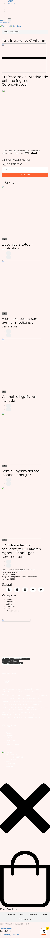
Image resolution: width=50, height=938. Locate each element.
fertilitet (13, 704)
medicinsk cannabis (12, 715)
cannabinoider (29, 692)
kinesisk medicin (18, 710)
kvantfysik (6, 712)
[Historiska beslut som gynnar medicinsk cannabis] (21, 286)
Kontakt (10, 766)
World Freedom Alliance (32, 717)
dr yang (21, 702)
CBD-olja (6, 695)
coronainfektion (27, 695)
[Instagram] (7, 16)
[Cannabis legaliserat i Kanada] (21, 364)
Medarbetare (17, 757)
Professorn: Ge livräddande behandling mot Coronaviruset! (25, 81)
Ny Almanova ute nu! (10, 572)
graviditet (25, 704)
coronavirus (21, 698)
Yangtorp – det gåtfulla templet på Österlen (19, 577)
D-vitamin (15, 702)
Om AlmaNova (12, 755)
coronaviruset (35, 699)
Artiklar (9, 604)
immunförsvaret (42, 707)
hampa (5, 707)
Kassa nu (15, 935)
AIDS (3, 689)
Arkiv (8, 609)
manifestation (28, 712)
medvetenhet (28, 715)
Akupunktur (10, 689)
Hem (5, 32)
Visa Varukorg (5, 935)
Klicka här (35, 153)
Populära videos (12, 611)
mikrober (38, 715)
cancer (5, 691)
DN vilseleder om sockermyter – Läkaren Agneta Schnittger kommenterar (21, 551)
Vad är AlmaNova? (9, 673)
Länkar (9, 762)
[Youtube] (7, 14)
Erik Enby (6, 704)
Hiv (11, 707)
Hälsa (4, 239)
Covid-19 (6, 701)
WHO (22, 717)
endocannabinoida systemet (33, 702)
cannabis (38, 692)
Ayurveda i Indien (9, 574)
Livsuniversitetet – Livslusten (17, 246)
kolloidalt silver (31, 710)
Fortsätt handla (6, 929)
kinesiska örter (6, 710)
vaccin (4, 717)
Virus (18, 717)
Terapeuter (10, 602)
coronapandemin (40, 695)
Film (3, 391)
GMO (19, 704)
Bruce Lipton (36, 689)
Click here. (17, 663)
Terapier (9, 599)
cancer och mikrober (16, 692)
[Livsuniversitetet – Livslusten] (21, 212)
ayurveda (26, 689)
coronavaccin (8, 698)
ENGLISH (10, 1)
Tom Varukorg (25, 919)
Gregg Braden (34, 704)
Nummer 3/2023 (8, 579)
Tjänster (15, 759)
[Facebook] (7, 9)
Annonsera (11, 764)
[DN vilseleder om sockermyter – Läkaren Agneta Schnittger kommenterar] (21, 513)
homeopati (19, 707)
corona (15, 694)
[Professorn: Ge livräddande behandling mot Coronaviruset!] (24, 58)
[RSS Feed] (7, 7)
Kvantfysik (10, 606)
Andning (18, 689)
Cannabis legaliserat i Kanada (20, 399)
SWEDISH (10, 3)
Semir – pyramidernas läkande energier (21, 473)
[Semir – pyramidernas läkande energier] (21, 438)
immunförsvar (30, 707)
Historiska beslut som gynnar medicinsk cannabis (20, 322)
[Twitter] (7, 11)
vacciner (11, 717)
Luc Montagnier (17, 712)
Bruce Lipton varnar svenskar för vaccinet (18, 570)
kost (39, 710)
